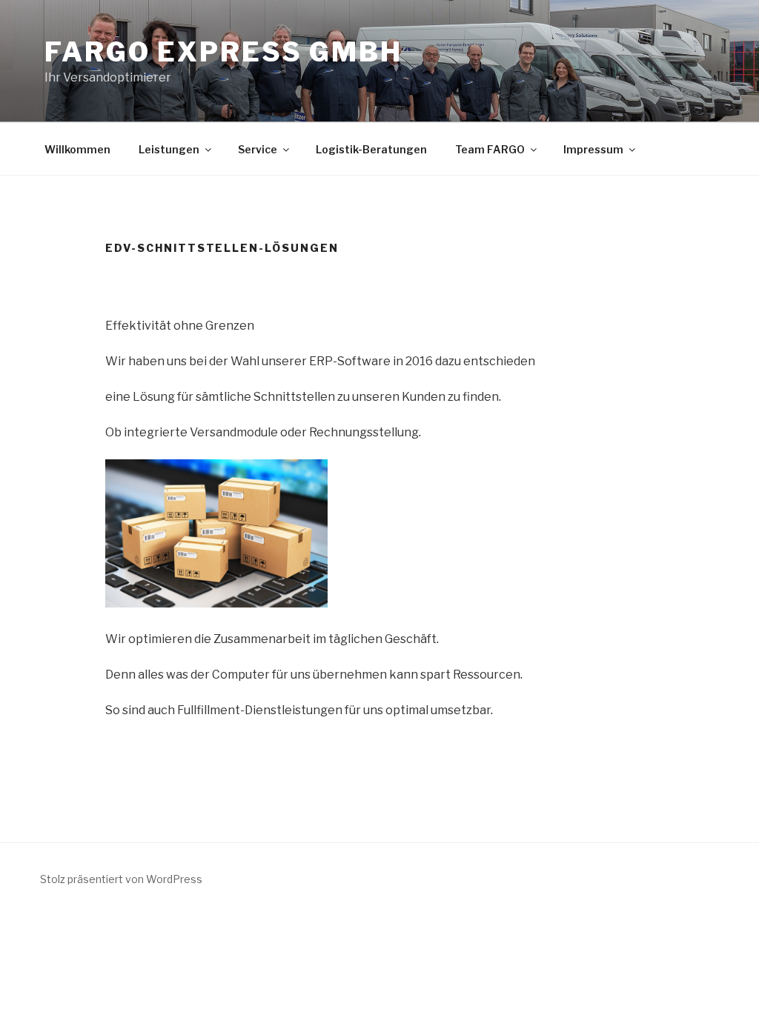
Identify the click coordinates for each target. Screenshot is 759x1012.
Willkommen (77, 149)
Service (257, 149)
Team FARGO (490, 149)
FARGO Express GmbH (223, 52)
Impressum (593, 149)
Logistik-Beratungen (371, 149)
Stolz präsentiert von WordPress (121, 879)
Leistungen (169, 149)
